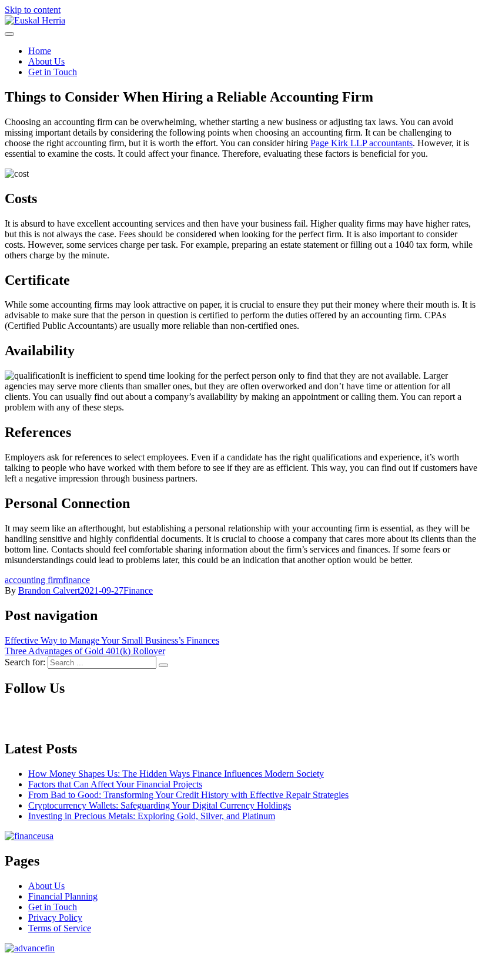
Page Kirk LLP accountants (361, 143)
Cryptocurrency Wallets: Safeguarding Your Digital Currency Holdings (159, 805)
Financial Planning (63, 896)
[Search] (163, 665)
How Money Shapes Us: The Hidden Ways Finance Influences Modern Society (176, 774)
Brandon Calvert (49, 590)
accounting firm (34, 580)
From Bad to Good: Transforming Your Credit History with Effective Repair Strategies (188, 795)
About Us (46, 61)
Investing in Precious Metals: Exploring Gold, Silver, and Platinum (151, 816)
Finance (138, 590)
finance (76, 580)
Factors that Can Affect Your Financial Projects (115, 784)
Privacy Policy (55, 917)
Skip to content (33, 10)
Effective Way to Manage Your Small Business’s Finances (112, 640)
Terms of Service (59, 928)
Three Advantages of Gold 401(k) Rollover (85, 651)
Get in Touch (52, 72)
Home (39, 51)
